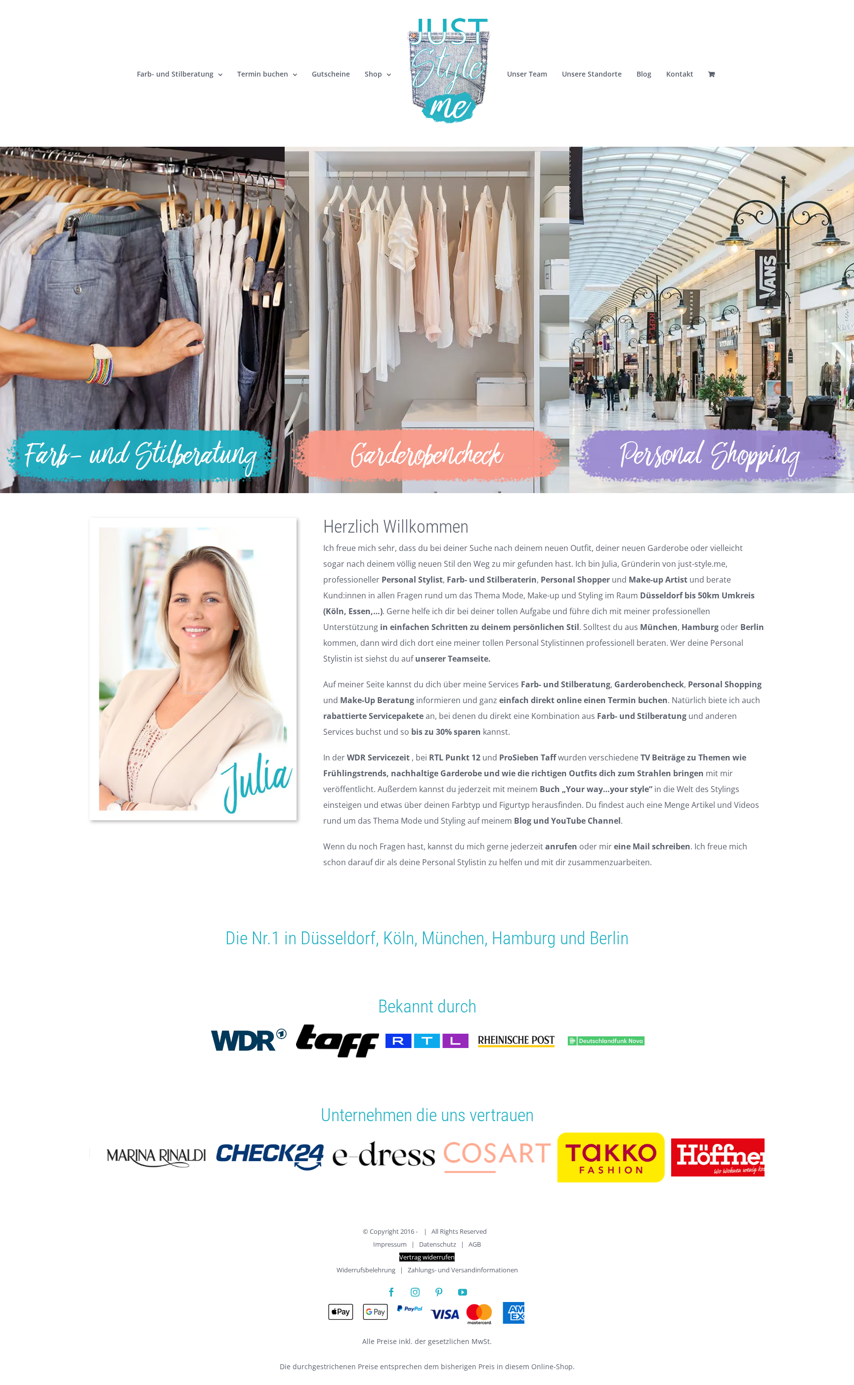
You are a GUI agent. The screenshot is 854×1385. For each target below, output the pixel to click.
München (453, 938)
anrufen (561, 846)
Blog (522, 820)
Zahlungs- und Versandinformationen (463, 1269)
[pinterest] (438, 1292)
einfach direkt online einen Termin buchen (583, 700)
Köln (398, 938)
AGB (475, 1244)
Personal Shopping (725, 684)
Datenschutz (437, 1244)
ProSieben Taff (527, 757)
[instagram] (415, 1292)
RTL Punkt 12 (454, 757)
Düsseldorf (338, 938)
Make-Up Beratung (377, 700)
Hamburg (524, 938)
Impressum (390, 1244)
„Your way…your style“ (607, 789)
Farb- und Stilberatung (565, 684)
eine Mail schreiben (652, 846)
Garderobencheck (649, 684)
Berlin (609, 938)
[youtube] (462, 1292)
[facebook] (391, 1292)
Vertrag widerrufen (427, 1257)
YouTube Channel (586, 820)
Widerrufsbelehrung (366, 1269)
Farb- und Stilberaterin (492, 579)
